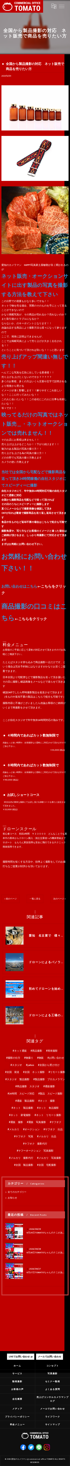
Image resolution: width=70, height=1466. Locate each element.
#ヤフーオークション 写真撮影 (35, 1151)
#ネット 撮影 (46, 1101)
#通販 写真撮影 (36, 1122)
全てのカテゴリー (17, 1192)
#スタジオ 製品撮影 (17, 1079)
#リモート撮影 (56, 1072)
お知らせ (12, 1198)
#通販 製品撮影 (24, 1101)
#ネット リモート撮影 (47, 1115)
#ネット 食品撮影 (48, 1108)
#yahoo (30, 1065)
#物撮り (28, 1058)
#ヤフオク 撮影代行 (35, 1144)
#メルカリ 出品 (46, 1137)
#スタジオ (16, 1065)
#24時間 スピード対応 (21, 1094)
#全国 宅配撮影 (46, 1165)
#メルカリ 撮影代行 (21, 1158)
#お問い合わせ (55, 1058)
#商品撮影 (36, 1051)
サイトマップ (52, 1424)
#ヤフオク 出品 (53, 1129)
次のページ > (59, 899)
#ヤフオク (55, 1122)
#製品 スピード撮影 (50, 1094)
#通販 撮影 (16, 1122)
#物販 (40, 1058)
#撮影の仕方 (13, 1058)
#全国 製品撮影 (23, 1165)
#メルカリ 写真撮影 (49, 1158)
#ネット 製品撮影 (22, 1108)
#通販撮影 (49, 1086)
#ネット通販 (20, 1051)
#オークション (31, 1129)
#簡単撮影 (52, 1051)
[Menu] (62, 6)
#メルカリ (13, 1129)
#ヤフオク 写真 (23, 1137)
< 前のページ (10, 899)
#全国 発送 (12, 1072)
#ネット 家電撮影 (20, 1115)
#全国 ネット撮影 (34, 1072)
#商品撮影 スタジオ (27, 1086)
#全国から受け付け (49, 1065)
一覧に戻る (35, 899)
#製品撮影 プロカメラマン (49, 1079)
